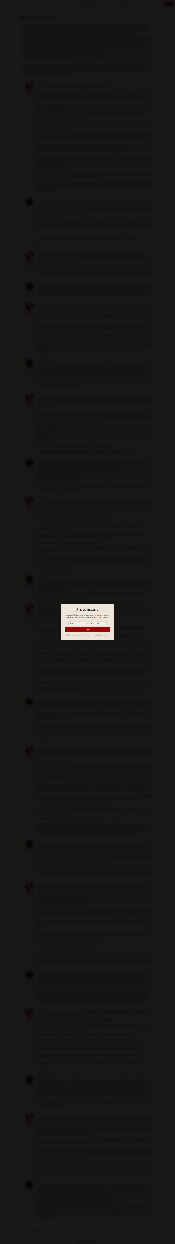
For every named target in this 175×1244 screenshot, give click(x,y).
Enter (87, 630)
